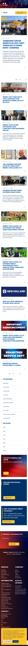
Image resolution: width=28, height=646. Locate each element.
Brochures (17, 576)
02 (19, 79)
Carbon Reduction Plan (6, 599)
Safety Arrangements (5, 592)
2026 (4, 427)
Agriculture (5, 383)
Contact (16, 574)
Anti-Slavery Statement (6, 597)
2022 (4, 443)
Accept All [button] (15, 641)
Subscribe (13, 544)
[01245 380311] (21, 4)
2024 (4, 435)
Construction (6, 387)
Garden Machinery (7, 398)
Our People (6, 410)
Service (2, 576)
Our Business (6, 406)
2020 (4, 450)
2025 (4, 431)
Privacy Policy (4, 596)
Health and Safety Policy (6, 585)
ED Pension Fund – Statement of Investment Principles (6, 604)
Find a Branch (7, 521)
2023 (4, 439)
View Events (20, 12)
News (16, 573)
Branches (17, 571)
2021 (4, 446)
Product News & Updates (9, 414)
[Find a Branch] (17, 4)
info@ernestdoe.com (5, 627)
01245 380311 (4, 622)
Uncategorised (6, 418)
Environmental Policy (5, 594)
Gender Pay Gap (4, 600)
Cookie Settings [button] (7, 641)
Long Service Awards (8, 402)
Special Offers (18, 577)
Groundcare (3, 573)
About (16, 570)
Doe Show (5, 395)
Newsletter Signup (5, 583)
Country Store (6, 391)
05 (26, 79)
